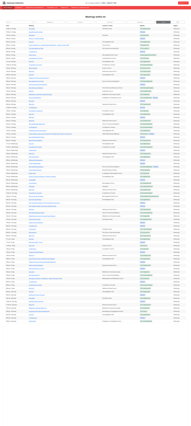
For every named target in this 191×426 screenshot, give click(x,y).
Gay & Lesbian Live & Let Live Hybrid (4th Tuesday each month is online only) (50, 134)
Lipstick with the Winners (36, 222)
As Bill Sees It (32, 249)
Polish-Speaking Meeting (36, 265)
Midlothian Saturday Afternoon (37, 308)
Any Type (139, 22)
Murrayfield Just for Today (36, 81)
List (163, 22)
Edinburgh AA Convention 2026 (80, 7)
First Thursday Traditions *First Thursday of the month (44, 203)
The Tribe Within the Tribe (36, 48)
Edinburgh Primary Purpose (37, 295)
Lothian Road (32, 150)
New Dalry (32, 35)
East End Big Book (34, 157)
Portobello (32, 29)
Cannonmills (32, 229)
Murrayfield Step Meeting (36, 167)
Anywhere (50, 22)
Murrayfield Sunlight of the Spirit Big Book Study (42, 206)
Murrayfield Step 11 (34, 275)
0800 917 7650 (111, 3)
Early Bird (31, 272)
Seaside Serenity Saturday (36, 301)
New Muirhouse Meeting (36, 88)
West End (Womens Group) (36, 268)
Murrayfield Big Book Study (36, 137)
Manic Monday (33, 68)
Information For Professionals (35, 7)
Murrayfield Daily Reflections (37, 124)
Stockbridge (32, 321)
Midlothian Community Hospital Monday (40, 94)
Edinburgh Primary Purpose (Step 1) (39, 78)
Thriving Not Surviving (35, 170)
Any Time (110, 22)
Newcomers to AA (52, 7)
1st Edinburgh (33, 52)
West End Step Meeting (35, 140)
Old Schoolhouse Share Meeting (38, 84)
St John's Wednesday (35, 163)
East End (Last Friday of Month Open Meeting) (42, 259)
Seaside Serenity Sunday (36, 32)
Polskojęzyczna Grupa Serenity (37, 130)
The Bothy (32, 186)
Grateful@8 (32, 180)
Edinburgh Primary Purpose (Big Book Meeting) (42, 262)
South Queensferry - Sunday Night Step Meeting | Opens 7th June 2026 (49, 45)
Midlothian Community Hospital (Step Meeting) (42, 216)
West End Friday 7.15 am (36, 242)
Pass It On (32, 245)
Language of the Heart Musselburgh (39, 311)
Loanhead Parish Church (36, 58)
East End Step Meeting (35, 199)
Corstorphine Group (34, 219)
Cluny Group (32, 55)
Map (177, 22)
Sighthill (31, 91)
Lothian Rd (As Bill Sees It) (36, 252)
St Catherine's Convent (35, 65)
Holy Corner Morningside (36, 196)
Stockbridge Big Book (35, 98)
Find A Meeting (8, 7)
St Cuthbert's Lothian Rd (36, 111)
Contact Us (182, 3)
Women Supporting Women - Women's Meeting (42, 176)
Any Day (80, 22)
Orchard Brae (33, 183)
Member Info (64, 7)
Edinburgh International (36, 160)
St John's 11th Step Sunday (36, 38)
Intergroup (18, 7)
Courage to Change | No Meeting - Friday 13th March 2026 (45, 278)
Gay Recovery (32, 232)
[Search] (33, 22)
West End (31, 71)
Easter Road (32, 173)
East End (31, 42)
